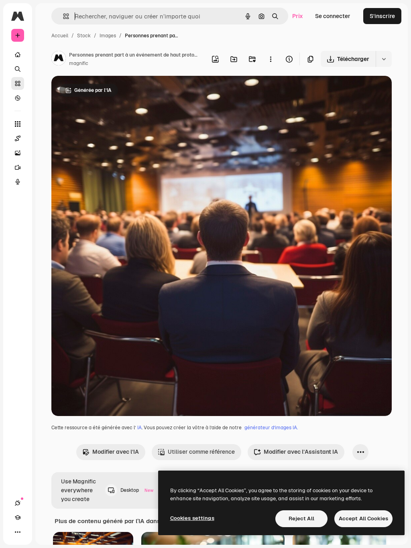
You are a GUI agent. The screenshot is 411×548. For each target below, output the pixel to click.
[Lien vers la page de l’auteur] (58, 59)
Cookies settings (192, 518)
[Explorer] (17, 97)
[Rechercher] (17, 69)
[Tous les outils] (17, 124)
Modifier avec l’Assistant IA (301, 451)
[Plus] (17, 532)
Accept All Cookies (363, 518)
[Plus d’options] (270, 59)
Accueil (59, 35)
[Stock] (17, 83)
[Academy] (17, 517)
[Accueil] (17, 54)
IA (139, 427)
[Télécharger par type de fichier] (384, 59)
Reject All (301, 518)
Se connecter (332, 16)
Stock (84, 35)
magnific (78, 63)
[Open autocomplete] (63, 16)
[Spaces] (17, 138)
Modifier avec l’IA (115, 451)
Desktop (136, 490)
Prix (297, 16)
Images (108, 35)
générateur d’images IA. (271, 427)
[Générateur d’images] (17, 152)
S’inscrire (382, 16)
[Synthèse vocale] (17, 181)
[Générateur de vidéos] (17, 167)
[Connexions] (17, 503)
